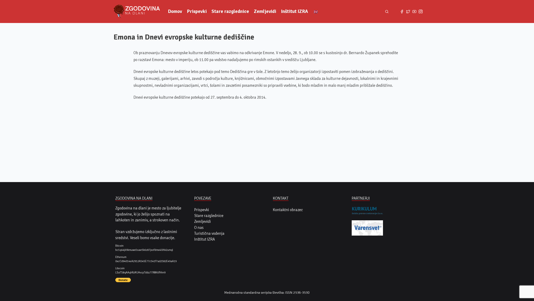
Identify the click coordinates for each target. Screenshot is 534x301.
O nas (199, 227)
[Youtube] (414, 11)
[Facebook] (402, 11)
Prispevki (197, 11)
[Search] (387, 11)
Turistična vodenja (209, 233)
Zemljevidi (265, 11)
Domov (175, 11)
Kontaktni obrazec (288, 209)
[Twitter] (408, 11)
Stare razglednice (230, 11)
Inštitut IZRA (294, 11)
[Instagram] (421, 11)
